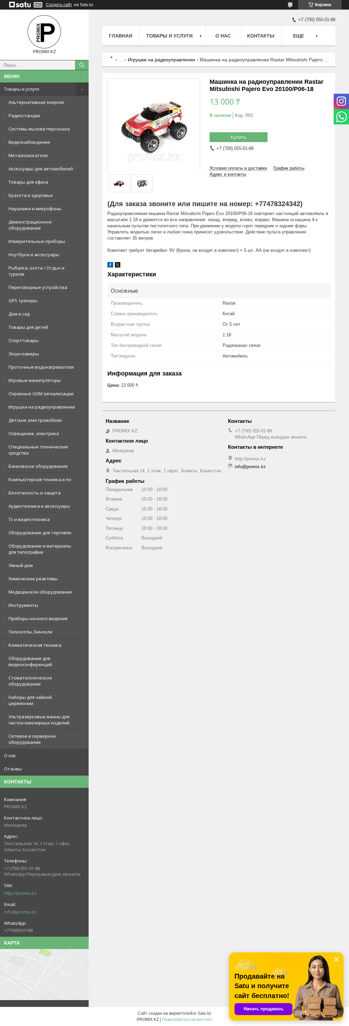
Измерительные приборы (37, 241)
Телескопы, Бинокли (30, 632)
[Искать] (82, 65)
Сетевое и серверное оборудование (32, 739)
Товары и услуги (21, 89)
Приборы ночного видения (38, 618)
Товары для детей (28, 327)
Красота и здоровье (31, 195)
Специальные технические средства (38, 450)
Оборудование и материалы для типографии (40, 549)
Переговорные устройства (38, 287)
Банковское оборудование (38, 466)
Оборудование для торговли (40, 533)
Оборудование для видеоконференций (30, 661)
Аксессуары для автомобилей (41, 169)
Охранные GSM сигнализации (41, 394)
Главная (120, 36)
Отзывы (13, 769)
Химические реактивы (33, 579)
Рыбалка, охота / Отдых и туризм (36, 271)
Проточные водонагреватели (41, 367)
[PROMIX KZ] (44, 32)
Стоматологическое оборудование (30, 681)
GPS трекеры (23, 300)
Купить (238, 137)
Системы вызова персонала (39, 129)
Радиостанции (24, 115)
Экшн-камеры (24, 354)
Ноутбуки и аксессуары (34, 254)
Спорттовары (24, 340)
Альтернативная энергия (36, 102)
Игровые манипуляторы (35, 380)
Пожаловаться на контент (187, 1019)
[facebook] (110, 266)
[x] (117, 266)
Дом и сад (19, 314)
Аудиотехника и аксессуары (39, 506)
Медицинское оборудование (40, 592)
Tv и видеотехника (29, 519)
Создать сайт (59, 4)
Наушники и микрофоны (35, 208)
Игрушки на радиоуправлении (42, 407)
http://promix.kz (20, 893)
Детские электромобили (35, 420)
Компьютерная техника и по (40, 479)
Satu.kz (204, 1013)
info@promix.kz (20, 912)
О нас (10, 755)
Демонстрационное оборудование (30, 225)
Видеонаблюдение (29, 142)
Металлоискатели (28, 155)
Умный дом (21, 565)
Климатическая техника (35, 645)
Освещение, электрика (34, 433)
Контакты (260, 36)
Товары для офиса (28, 182)
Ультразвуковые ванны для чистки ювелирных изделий (39, 720)
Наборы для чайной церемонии (30, 700)
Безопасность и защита (35, 493)
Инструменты (23, 605)
